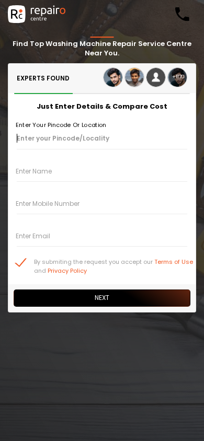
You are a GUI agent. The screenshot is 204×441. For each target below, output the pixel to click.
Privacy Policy (67, 270)
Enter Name (34, 171)
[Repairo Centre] (36, 14)
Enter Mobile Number (48, 203)
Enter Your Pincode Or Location (61, 125)
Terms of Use (173, 262)
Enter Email (33, 235)
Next (102, 297)
